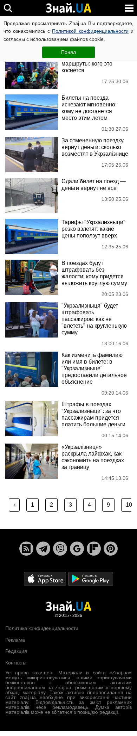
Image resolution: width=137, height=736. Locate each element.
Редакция (16, 651)
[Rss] (26, 549)
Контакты (15, 663)
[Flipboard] (94, 549)
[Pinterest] (111, 549)
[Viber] (60, 549)
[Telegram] (43, 549)
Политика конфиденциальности (41, 628)
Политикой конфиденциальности (90, 31)
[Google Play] (90, 579)
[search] (8, 8)
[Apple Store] (46, 579)
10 (129, 505)
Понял (68, 52)
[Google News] (77, 549)
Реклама (15, 640)
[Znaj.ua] (68, 8)
